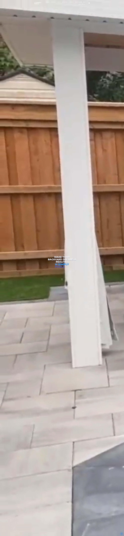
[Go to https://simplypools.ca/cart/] (89, 3)
